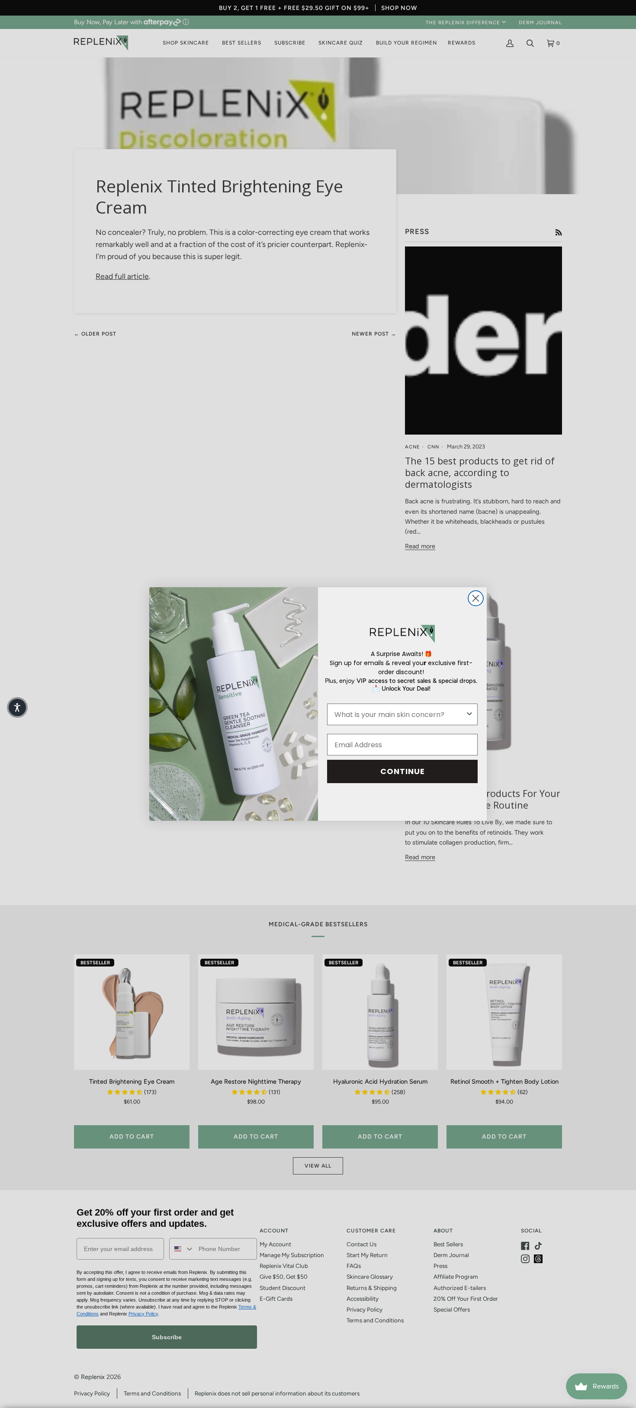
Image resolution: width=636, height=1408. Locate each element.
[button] (17, 707)
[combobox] (399, 714)
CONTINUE (402, 771)
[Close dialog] (475, 598)
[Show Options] (469, 714)
